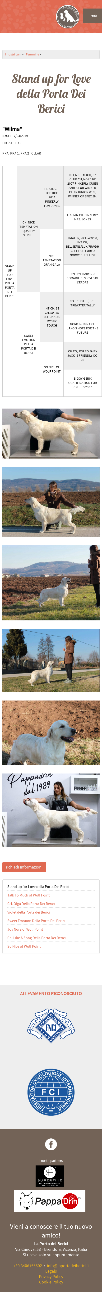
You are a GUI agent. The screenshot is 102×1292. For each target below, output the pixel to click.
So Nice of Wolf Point (24, 946)
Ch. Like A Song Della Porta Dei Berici (36, 938)
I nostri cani (13, 54)
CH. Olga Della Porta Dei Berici (31, 903)
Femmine (32, 54)
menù (92, 15)
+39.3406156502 (27, 1266)
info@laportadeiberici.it (68, 1266)
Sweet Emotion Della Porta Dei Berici (36, 921)
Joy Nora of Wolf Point (25, 929)
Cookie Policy (51, 1282)
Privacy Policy (51, 1276)
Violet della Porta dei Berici (28, 912)
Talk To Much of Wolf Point (28, 895)
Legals (51, 1271)
